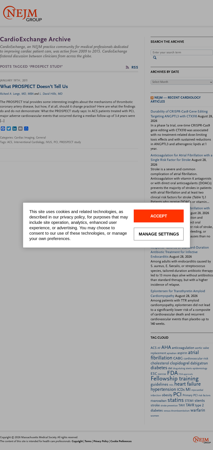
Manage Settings (159, 234)
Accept (158, 216)
